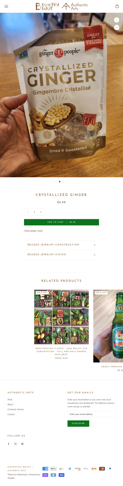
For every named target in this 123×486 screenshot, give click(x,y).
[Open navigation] (6, 6)
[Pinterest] (22, 443)
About (10, 404)
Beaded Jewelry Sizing (47, 255)
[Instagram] (15, 443)
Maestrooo (22, 474)
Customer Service (16, 409)
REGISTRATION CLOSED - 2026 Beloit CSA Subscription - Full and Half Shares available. (61, 352)
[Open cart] (117, 6)
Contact (11, 414)
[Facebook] (9, 443)
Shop (10, 399)
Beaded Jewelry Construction (54, 245)
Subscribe (78, 423)
